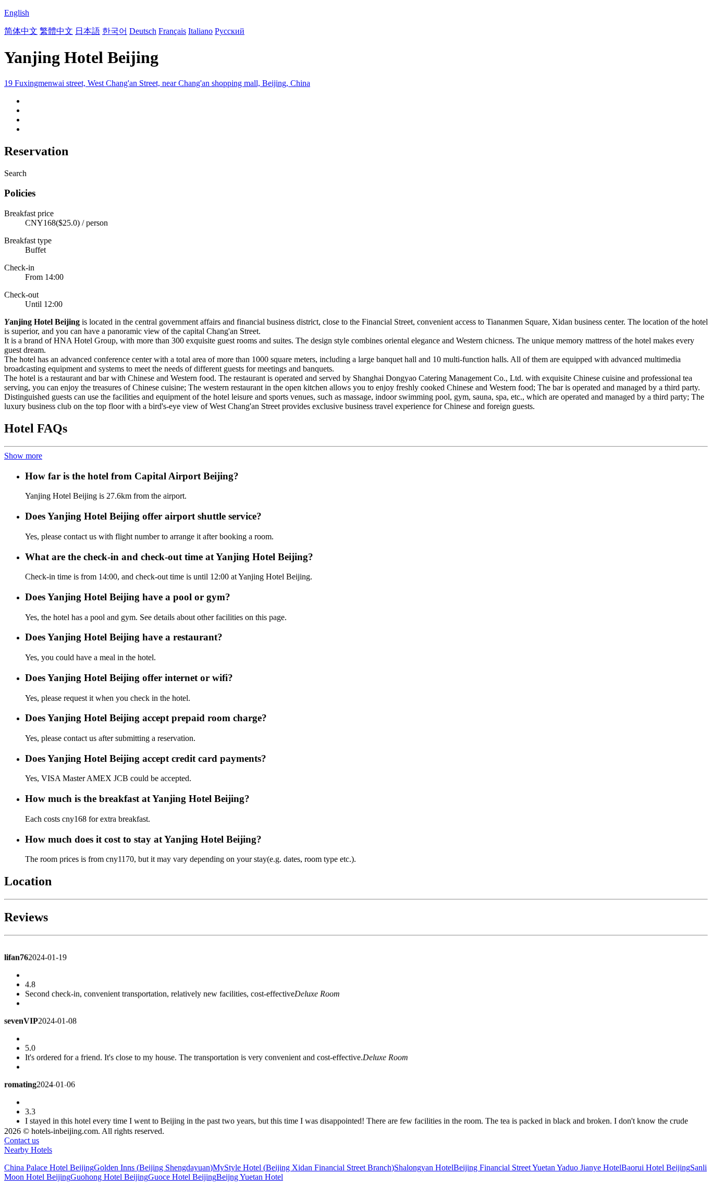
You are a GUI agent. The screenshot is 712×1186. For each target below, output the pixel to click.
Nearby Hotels (28, 1149)
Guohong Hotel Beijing (109, 1176)
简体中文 (21, 31)
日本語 (87, 31)
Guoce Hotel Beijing (182, 1176)
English (16, 12)
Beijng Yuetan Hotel (249, 1176)
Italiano (200, 31)
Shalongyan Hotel (423, 1167)
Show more (23, 455)
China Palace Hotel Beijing (49, 1167)
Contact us (21, 1140)
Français (172, 31)
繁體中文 (56, 31)
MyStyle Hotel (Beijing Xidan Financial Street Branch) (303, 1167)
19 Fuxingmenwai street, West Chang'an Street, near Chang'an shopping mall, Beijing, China (157, 83)
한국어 (114, 31)
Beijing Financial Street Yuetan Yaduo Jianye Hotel (537, 1167)
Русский (229, 31)
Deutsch (142, 31)
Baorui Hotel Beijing (655, 1167)
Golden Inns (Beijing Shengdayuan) (153, 1167)
